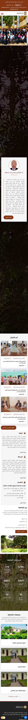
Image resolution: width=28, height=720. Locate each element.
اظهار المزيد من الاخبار (8, 427)
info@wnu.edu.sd (5, 7)
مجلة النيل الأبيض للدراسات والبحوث (18, 7)
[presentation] (11, 40)
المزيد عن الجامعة (20, 531)
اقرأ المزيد (21, 365)
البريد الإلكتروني (10, 5)
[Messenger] (25, 717)
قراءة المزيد (8, 217)
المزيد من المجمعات (13, 696)
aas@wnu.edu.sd (14, 9)
